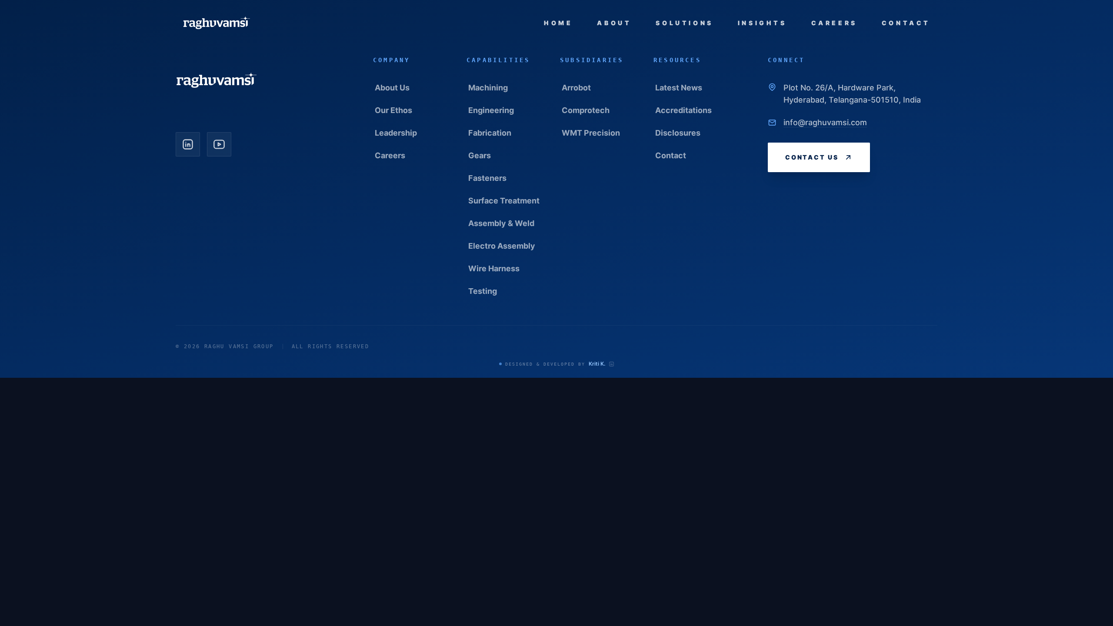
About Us (392, 87)
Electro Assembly (501, 245)
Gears (479, 155)
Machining (488, 87)
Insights (762, 23)
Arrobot (576, 87)
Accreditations (683, 110)
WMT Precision (591, 132)
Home (558, 23)
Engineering (491, 110)
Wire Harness (494, 268)
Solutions (684, 23)
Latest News (678, 87)
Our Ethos (393, 110)
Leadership (396, 132)
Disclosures (677, 132)
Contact (906, 23)
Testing (482, 291)
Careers (834, 23)
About (614, 23)
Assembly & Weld (501, 223)
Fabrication (489, 132)
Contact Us (812, 157)
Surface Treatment (504, 200)
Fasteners (487, 178)
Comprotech (586, 110)
